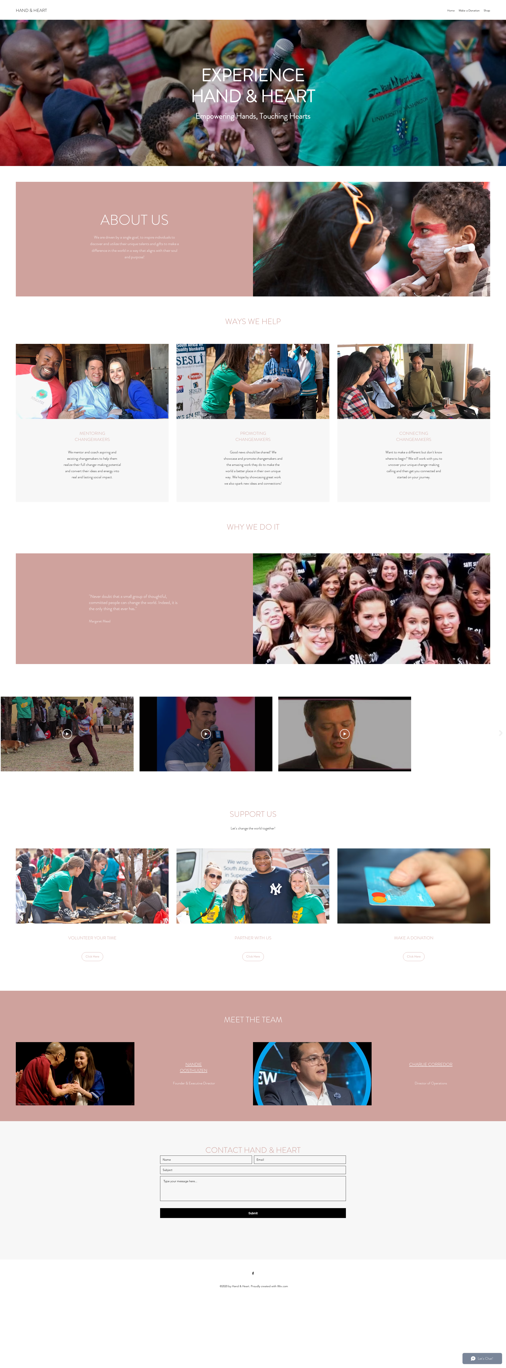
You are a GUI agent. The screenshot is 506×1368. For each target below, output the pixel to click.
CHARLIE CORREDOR (430, 1064)
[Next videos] (500, 733)
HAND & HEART (31, 10)
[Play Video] (67, 734)
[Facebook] (253, 1273)
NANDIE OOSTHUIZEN (193, 1067)
